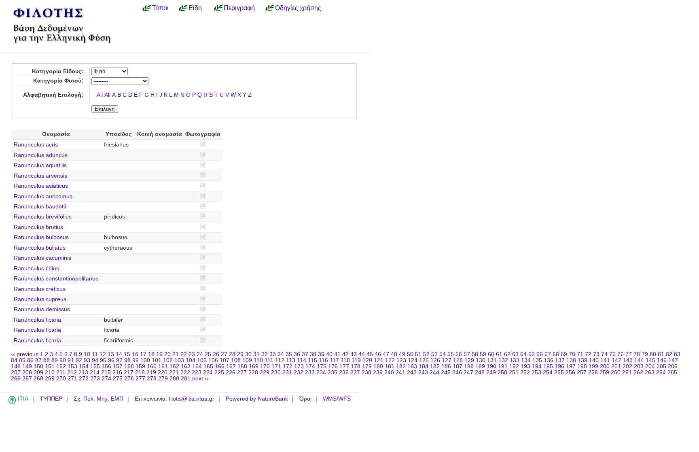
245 (446, 372)
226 (230, 372)
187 (457, 366)
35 (289, 354)
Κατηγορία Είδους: (57, 71)
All (100, 95)
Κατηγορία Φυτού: (58, 81)
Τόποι (160, 7)
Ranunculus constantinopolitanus (56, 279)
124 (412, 360)
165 (208, 366)
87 (38, 360)
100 (145, 360)
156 (106, 366)
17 (143, 354)
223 (196, 372)
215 (106, 372)
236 (344, 372)
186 (446, 366)
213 (83, 372)
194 (537, 366)
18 (151, 354)
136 (548, 360)
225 (219, 372)
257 (582, 372)
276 (129, 379)
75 (612, 354)
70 (572, 354)
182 (401, 366)
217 (128, 372)
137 (560, 360)
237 (355, 372)
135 (537, 360)
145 (650, 360)
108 (236, 360)
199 (593, 366)
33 (272, 354)
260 (616, 372)
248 (480, 372)
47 (386, 354)
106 (213, 360)
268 (38, 379)
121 (378, 360)
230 (276, 372)
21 (175, 354)
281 (186, 379)
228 (253, 372)
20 (167, 354)
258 (593, 372)
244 (434, 372)
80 (653, 354)
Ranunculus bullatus (40, 248)
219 (151, 372)
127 (446, 360)
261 (627, 372)
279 (163, 379)
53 (434, 354)
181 (389, 366)
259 (604, 372)
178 (355, 366)
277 (140, 379)
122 (390, 360)
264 (661, 372)
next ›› (200, 379)
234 (321, 372)
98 (127, 360)
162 (174, 366)
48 (394, 354)
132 (503, 360)
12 (103, 354)
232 (298, 372)
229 (264, 372)
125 (424, 360)
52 (426, 354)
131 (492, 360)
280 (174, 379)
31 (256, 354)
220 (162, 372)
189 (480, 366)
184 (423, 366)
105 (202, 360)
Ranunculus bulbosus (41, 237)
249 (491, 372)
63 (515, 354)
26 (216, 354)
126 (435, 360)
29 (240, 354)
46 (378, 354)
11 (95, 354)
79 (645, 354)
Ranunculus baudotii (40, 207)
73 (596, 354)
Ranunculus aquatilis (40, 165)
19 (159, 354)
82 (669, 354)
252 (525, 372)
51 (418, 354)
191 (503, 366)
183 (412, 366)
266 (16, 379)
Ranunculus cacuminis (42, 258)
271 (72, 379)
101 (156, 360)
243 (423, 372)
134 (526, 360)
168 (242, 366)
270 (61, 379)
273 (95, 379)
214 (95, 372)
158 (129, 366)
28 (232, 354)
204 (650, 366)
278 (152, 379)
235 (332, 372)
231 (287, 372)
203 (639, 366)
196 (559, 366)
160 (152, 366)
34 (280, 354)
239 (378, 372)
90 (62, 360)
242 (412, 372)
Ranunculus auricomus (43, 196)
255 (559, 372)
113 (290, 360)
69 (564, 354)
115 (312, 360)
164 (197, 366)
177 (344, 366)
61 (499, 354)
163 (186, 366)
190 (491, 366)
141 (605, 360)
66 (539, 354)
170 (265, 366)
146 (662, 360)
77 (628, 354)
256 (570, 372)
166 (220, 366)
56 (458, 354)
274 (106, 379)
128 (458, 360)
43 (353, 354)
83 (677, 354)
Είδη (195, 7)
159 (140, 366)
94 (95, 360)
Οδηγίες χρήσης (298, 7)
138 (571, 360)
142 (616, 360)
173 (299, 366)
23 (192, 354)
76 (620, 354)
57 (467, 354)
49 (402, 354)
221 (174, 372)
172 (287, 366)
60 (491, 354)
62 (507, 354)
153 (72, 366)
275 (118, 379)
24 (200, 354)
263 (650, 372)
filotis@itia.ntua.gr (191, 399)
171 (276, 366)
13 (111, 354)
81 (661, 354)
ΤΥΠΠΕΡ (51, 399)
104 (190, 360)
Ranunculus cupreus (40, 299)
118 (345, 360)
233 (310, 372)
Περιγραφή (239, 7)
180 (378, 366)
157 (118, 366)
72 (588, 354)
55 (450, 354)
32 (264, 354)
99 (135, 360)
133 (514, 360)
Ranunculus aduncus (41, 155)
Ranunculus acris (36, 145)
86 (30, 360)
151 (50, 366)
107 (224, 360)
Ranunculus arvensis (40, 176)
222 (185, 372)
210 (50, 372)
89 (54, 360)
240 (389, 372)
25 (208, 354)
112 (279, 360)
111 (269, 360)
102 (168, 360)
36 (297, 354)
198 (582, 366)
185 (435, 366)
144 (639, 360)
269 (50, 379)
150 (38, 366)
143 (628, 360)
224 (208, 372)
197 (571, 366)
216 (117, 372)
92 (79, 360)
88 (46, 360)
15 (127, 354)
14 (119, 354)
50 (410, 354)
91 (71, 360)
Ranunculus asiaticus (41, 186)
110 (258, 360)
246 (457, 372)
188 (469, 366)
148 (16, 366)
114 (301, 360)
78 (636, 354)
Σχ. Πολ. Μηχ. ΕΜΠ (98, 399)
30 (248, 354)
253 (536, 372)
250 (502, 372)
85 (22, 360)
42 (345, 354)
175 (321, 366)
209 (38, 372)
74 (604, 354)
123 (401, 360)
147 (673, 360)
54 (442, 354)
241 (400, 372)
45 (369, 354)
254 (548, 372)
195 (548, 366)
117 (334, 360)
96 (111, 360)
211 (61, 372)
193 (525, 366)
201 (616, 366)
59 (483, 354)
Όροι (305, 399)
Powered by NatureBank (257, 399)
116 (323, 360)
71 (580, 354)
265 (672, 372)
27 (224, 354)
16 (135, 354)
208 (27, 372)
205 (661, 366)
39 (321, 354)
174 (310, 366)
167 (231, 366)
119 (356, 360)
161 (163, 366)
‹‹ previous (24, 354)
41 (337, 354)
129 (469, 360)
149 (27, 366)
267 (27, 379)
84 (14, 360)
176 (333, 366)
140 (594, 360)
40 (329, 354)
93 (87, 360)
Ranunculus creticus (40, 289)
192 (514, 366)
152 (61, 366)
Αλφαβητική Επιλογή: (53, 95)
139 (582, 360)
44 (361, 354)
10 (87, 354)
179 (367, 366)
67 (547, 354)
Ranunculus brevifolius (43, 217)
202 (627, 366)
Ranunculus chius (36, 268)
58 (475, 354)
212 (72, 372)
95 (103, 360)
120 (367, 360)
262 (638, 372)
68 (556, 354)
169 (253, 366)
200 (605, 366)
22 (183, 354)
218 (140, 372)
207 (16, 372)
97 (119, 360)
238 (366, 372)
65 (531, 354)
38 (313, 354)
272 (84, 379)
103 (179, 360)
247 (468, 372)
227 (242, 372)
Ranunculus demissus (42, 309)
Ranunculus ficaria (37, 320)
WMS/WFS (337, 399)
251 (514, 372)
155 (95, 366)
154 (84, 366)
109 (247, 360)
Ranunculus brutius (38, 227)
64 (523, 354)
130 (480, 360)
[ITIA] (12, 402)
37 (305, 354)
